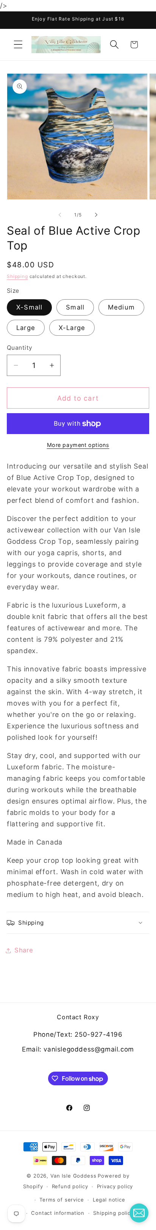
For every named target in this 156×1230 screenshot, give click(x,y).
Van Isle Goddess (73, 1176)
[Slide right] (96, 215)
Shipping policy (113, 1213)
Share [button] (23, 950)
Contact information (57, 1213)
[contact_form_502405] (138, 1212)
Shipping (17, 276)
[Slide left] (59, 215)
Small (75, 307)
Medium (121, 307)
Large (25, 328)
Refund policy (70, 1186)
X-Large (72, 328)
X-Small (29, 307)
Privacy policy (115, 1186)
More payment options (78, 445)
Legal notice (109, 1200)
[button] (18, 45)
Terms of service (61, 1200)
